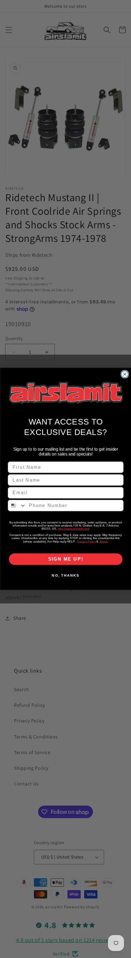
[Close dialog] (124, 374)
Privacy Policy (86, 541)
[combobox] (17, 506)
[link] (66, 393)
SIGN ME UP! (65, 559)
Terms (103, 541)
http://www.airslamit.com (73, 528)
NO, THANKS (65, 575)
